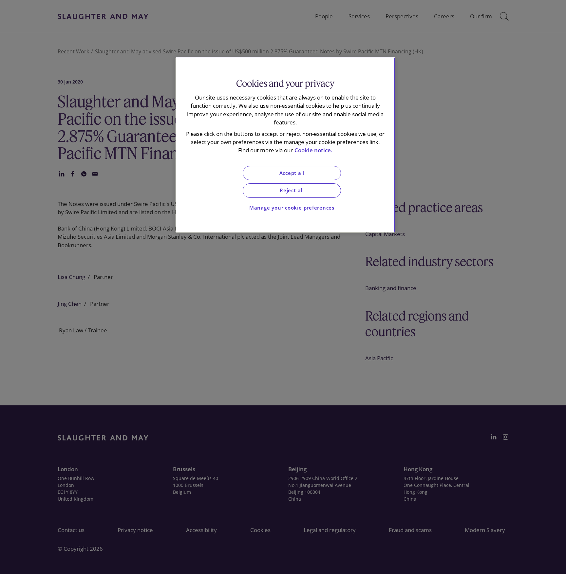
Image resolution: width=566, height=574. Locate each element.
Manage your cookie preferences (291, 207)
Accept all (292, 173)
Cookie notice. (313, 150)
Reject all (292, 190)
